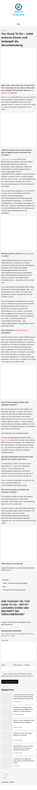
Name (3, 665)
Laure (8, 97)
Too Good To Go (7, 159)
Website (27, 665)
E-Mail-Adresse (18, 665)
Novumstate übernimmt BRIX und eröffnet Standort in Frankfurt (22, 780)
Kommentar (5, 640)
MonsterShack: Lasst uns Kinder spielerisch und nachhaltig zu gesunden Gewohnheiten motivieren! (23, 760)
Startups (4, 30)
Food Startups (10, 568)
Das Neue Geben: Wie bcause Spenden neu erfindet (22, 744)
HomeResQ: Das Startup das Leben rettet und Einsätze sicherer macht (23, 773)
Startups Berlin (29, 568)
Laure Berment (20, 568)
